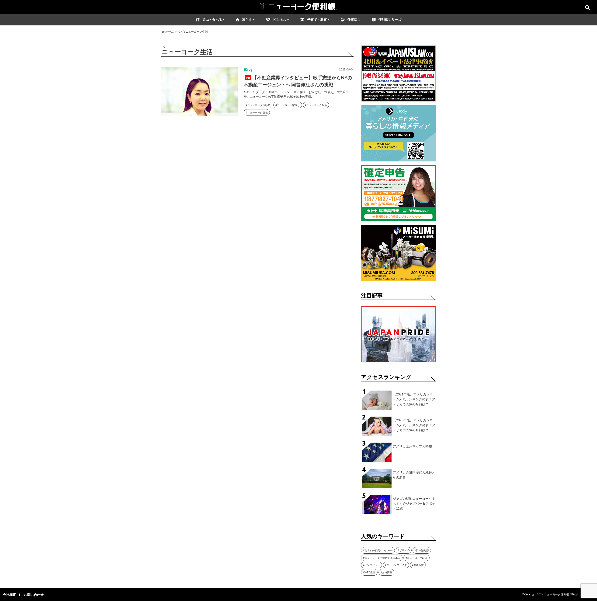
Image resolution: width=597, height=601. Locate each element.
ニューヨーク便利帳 (556, 594)
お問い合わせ (34, 595)
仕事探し (354, 19)
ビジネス (279, 19)
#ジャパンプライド (396, 564)
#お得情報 (386, 572)
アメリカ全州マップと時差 (412, 446)
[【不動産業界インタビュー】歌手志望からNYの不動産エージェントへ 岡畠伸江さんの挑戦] (199, 92)
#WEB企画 (369, 572)
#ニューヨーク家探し (287, 105)
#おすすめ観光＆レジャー (378, 550)
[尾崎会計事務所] (398, 218)
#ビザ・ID (404, 550)
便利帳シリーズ (389, 19)
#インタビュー (371, 564)
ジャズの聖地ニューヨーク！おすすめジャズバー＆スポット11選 (414, 503)
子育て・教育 (317, 19)
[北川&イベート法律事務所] (398, 98)
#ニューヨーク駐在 (257, 112)
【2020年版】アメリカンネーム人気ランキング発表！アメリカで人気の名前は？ (414, 425)
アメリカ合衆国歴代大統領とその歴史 (414, 474)
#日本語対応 (422, 550)
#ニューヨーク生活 (316, 105)
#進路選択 (418, 564)
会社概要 (9, 595)
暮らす (247, 19)
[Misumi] (398, 278)
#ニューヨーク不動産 (258, 105)
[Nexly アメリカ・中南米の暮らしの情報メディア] (398, 158)
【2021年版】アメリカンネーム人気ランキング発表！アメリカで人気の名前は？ (414, 399)
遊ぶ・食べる (212, 19)
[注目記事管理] (398, 363)
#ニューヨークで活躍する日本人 (381, 557)
